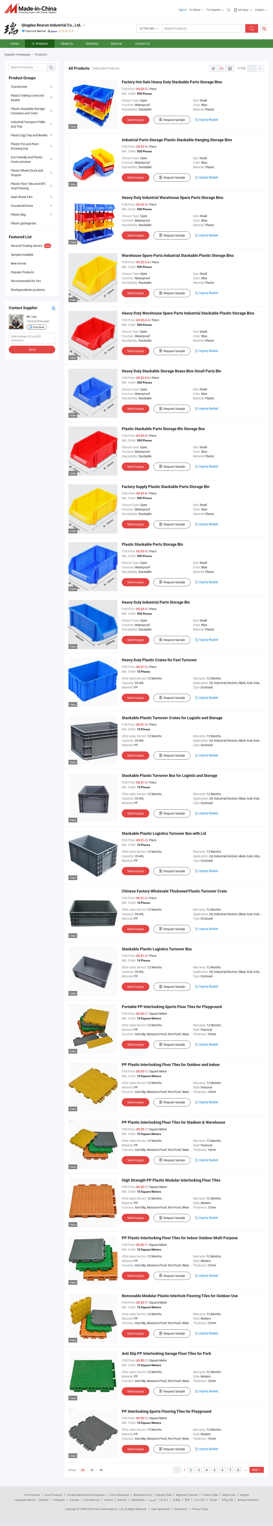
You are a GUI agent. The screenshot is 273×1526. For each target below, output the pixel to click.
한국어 (164, 1499)
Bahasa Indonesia (248, 1499)
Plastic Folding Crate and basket (27, 97)
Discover (116, 43)
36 (92, 1470)
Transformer (19, 87)
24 (82, 1470)
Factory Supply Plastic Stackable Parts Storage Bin (165, 486)
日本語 (176, 1499)
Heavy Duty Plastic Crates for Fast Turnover (159, 660)
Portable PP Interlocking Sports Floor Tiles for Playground (172, 1006)
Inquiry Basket (208, 120)
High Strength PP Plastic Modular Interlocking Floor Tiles (171, 1180)
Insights (244, 1495)
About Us (67, 43)
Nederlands (138, 1499)
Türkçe (213, 1499)
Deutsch (122, 1499)
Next (255, 1470)
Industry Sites (164, 1495)
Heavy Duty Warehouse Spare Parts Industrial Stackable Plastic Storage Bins (188, 313)
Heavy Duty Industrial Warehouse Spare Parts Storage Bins (172, 197)
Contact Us (142, 43)
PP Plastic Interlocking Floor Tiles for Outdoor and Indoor (171, 1064)
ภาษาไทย (199, 1499)
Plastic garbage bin (23, 223)
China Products (53, 1495)
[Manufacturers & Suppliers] (31, 8)
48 (101, 1470)
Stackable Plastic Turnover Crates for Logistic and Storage (172, 718)
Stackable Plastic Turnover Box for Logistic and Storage (169, 775)
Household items (22, 206)
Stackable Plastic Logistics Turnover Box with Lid (164, 833)
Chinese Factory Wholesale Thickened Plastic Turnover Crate (174, 891)
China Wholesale (119, 1495)
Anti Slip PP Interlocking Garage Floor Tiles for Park (166, 1353)
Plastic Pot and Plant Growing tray (25, 146)
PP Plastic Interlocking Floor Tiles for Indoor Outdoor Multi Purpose (180, 1238)
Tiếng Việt (227, 1499)
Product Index (210, 1495)
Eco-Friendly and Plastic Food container (26, 159)
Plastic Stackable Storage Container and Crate (28, 111)
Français (74, 1499)
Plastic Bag (18, 214)
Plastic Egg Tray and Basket (29, 135)
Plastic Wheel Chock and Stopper (27, 172)
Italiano (108, 1499)
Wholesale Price (142, 1495)
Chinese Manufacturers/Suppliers (86, 1495)
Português (59, 1499)
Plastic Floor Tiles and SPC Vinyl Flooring (28, 186)
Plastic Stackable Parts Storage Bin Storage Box (163, 428)
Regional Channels (187, 1495)
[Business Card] (53, 308)
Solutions (92, 43)
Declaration (180, 1509)
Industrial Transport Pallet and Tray (28, 124)
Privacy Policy (200, 1509)
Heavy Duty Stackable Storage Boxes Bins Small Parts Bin (171, 371)
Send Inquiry (135, 120)
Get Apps (243, 9)
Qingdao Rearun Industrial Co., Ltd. (51, 25)
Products (42, 43)
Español (43, 1499)
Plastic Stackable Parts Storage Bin (152, 544)
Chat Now (38, 327)
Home (15, 43)
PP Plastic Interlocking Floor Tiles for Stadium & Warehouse (173, 1122)
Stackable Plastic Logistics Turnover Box (157, 949)
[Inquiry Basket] (229, 9)
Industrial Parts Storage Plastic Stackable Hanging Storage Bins (177, 140)
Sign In (183, 9)
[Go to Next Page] (260, 68)
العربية (152, 1499)
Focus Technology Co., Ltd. (108, 1509)
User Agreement (160, 1509)
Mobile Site (229, 1495)
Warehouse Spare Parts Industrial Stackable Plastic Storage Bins (178, 255)
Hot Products (32, 1495)
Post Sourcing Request (264, 28)
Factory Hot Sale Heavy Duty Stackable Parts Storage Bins (172, 82)
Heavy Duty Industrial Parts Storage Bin (156, 602)
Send (32, 349)
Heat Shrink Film (21, 197)
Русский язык (92, 1499)
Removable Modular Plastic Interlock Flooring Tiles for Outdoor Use (180, 1296)
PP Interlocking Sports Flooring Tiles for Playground (166, 1411)
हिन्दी (187, 1499)
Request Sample (174, 120)
